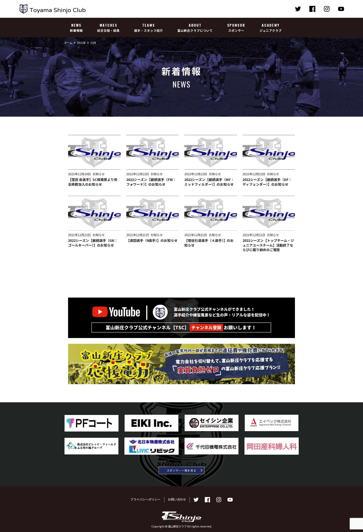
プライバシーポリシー (145, 499)
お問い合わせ (177, 499)
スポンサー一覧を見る (181, 470)
